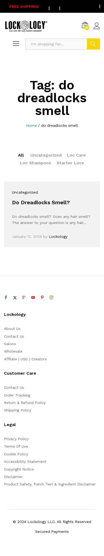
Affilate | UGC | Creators (25, 359)
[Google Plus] (24, 298)
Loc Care (76, 155)
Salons (10, 344)
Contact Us (14, 336)
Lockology (58, 236)
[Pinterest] (42, 298)
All (21, 155)
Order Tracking (17, 395)
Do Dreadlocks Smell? (41, 202)
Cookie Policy (16, 454)
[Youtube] (33, 298)
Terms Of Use (16, 446)
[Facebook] (5, 298)
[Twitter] (14, 298)
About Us (12, 328)
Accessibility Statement (25, 461)
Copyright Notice (19, 469)
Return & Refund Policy (25, 402)
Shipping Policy (17, 410)
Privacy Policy (16, 439)
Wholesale (13, 351)
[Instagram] (51, 297)
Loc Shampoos (35, 162)
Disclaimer (13, 477)
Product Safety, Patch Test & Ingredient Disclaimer (50, 484)
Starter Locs (70, 162)
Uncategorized (46, 155)
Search (93, 44)
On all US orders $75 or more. (52, 6)
